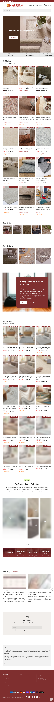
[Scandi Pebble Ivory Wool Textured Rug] (10, 75)
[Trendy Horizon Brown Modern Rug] (10, 425)
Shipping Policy (6, 685)
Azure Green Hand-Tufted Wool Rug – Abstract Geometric (43, 87)
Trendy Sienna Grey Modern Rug (27, 406)
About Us (5, 676)
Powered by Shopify (20, 697)
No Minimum (10, 55)
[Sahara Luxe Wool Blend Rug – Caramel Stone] (27, 195)
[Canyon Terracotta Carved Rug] (27, 136)
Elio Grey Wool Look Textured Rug (26, 347)
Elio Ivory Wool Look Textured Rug (10, 347)
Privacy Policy (5, 681)
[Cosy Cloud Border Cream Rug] (43, 454)
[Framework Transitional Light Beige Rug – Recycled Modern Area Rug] (43, 364)
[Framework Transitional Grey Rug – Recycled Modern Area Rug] (10, 395)
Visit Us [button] (23, 302)
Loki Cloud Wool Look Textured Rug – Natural (10, 467)
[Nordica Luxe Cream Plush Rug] (10, 195)
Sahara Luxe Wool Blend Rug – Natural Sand (10, 148)
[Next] (51, 230)
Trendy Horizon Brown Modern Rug (10, 438)
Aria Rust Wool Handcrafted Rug (9, 118)
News (21, 683)
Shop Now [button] (13, 37)
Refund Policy (5, 683)
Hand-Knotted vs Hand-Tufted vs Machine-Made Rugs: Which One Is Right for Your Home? (13, 594)
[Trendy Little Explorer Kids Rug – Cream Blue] (27, 425)
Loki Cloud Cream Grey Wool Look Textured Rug (43, 438)
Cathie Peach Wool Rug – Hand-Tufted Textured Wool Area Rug (27, 118)
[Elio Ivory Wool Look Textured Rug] (10, 335)
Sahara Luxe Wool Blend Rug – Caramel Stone (26, 208)
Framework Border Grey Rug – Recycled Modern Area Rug (43, 347)
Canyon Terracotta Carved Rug (26, 148)
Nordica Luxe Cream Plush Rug (10, 207)
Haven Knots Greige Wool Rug (10, 178)
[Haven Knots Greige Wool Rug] (10, 167)
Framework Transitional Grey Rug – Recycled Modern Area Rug (9, 408)
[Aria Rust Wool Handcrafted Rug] (10, 105)
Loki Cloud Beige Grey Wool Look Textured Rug (26, 467)
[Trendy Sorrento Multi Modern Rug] (43, 395)
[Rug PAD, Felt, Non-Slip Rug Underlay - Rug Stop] (27, 167)
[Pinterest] (12, 1)
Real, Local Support (48, 55)
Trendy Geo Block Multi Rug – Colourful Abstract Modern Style (43, 208)
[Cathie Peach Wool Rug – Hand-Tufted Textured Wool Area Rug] (27, 105)
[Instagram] (8, 1)
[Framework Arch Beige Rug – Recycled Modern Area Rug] (27, 364)
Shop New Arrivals (18, 321)
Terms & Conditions (7, 678)
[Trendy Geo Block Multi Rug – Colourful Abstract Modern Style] (43, 195)
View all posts (15, 571)
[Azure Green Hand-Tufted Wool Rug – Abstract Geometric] (43, 75)
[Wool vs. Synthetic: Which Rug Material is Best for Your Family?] (39, 581)
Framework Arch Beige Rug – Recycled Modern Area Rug (26, 376)
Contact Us (22, 676)
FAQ (20, 678)
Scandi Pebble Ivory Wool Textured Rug (9, 87)
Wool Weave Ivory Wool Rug (26, 87)
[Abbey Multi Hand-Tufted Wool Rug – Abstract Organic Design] (43, 105)
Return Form (22, 681)
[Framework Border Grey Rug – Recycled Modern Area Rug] (43, 335)
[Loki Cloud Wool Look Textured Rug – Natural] (10, 454)
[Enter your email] (40, 627)
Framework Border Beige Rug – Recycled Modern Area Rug (10, 376)
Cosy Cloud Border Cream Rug (43, 466)
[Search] (49, 10)
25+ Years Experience (30, 55)
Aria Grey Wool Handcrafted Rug (43, 148)
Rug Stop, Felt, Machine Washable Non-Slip (41, 179)
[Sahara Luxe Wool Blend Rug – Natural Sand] (10, 136)
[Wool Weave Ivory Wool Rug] (27, 75)
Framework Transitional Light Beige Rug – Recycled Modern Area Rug (43, 377)
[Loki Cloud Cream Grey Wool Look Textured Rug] (43, 425)
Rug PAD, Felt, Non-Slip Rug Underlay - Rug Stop (26, 179)
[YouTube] (10, 1)
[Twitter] (6, 1)
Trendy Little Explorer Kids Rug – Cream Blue (27, 438)
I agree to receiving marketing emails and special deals (28, 630)
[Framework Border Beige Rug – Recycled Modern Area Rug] (10, 364)
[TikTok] (14, 1)
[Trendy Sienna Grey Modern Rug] (27, 395)
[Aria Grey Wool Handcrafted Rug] (43, 136)
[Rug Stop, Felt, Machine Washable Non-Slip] (43, 167)
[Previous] (2, 230)
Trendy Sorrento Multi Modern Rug (43, 407)
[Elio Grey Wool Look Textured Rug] (27, 335)
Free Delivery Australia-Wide (27, 1)
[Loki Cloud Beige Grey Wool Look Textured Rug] (27, 454)
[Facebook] (4, 1)
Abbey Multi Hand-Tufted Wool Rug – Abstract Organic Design (43, 118)
